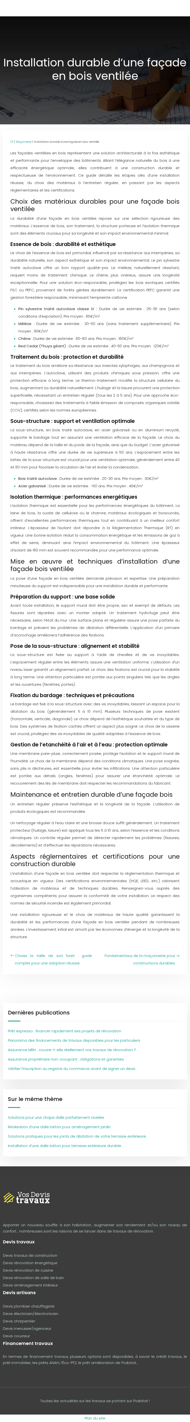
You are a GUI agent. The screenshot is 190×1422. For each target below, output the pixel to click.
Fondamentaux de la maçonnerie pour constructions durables (140, 959)
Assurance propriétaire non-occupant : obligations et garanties (66, 1059)
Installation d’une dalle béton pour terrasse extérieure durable (64, 1145)
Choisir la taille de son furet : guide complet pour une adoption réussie (53, 959)
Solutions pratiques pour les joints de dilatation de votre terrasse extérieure (77, 1136)
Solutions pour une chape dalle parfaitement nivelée (56, 1117)
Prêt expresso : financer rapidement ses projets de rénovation (64, 1031)
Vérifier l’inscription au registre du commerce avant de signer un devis (71, 1068)
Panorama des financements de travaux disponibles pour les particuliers (74, 1040)
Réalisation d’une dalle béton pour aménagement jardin (59, 1126)
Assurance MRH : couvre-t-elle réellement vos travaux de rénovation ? (72, 1049)
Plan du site (95, 1418)
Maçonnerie (23, 142)
